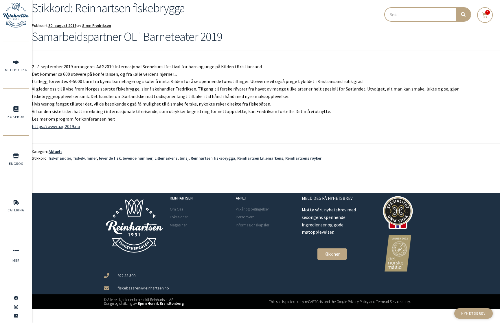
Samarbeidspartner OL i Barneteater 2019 (127, 36)
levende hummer (137, 158)
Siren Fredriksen (96, 25)
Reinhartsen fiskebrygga (213, 158)
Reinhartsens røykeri (304, 158)
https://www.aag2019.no (56, 126)
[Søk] (463, 14)
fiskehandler (59, 158)
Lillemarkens (166, 158)
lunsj (184, 158)
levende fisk (110, 158)
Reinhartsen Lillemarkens (260, 158)
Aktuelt (55, 151)
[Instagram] (16, 306)
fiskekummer (85, 158)
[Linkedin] (16, 315)
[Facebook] (16, 298)
